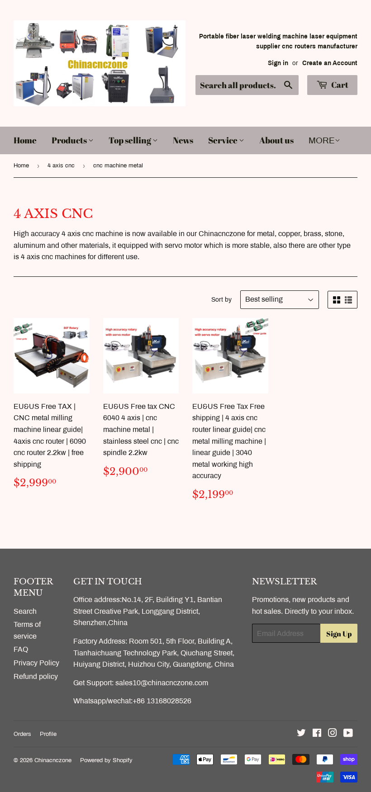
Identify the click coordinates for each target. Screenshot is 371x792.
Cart (339, 84)
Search (25, 611)
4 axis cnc (61, 165)
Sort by (221, 299)
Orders (22, 734)
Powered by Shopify (106, 760)
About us (276, 140)
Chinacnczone (52, 760)
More (322, 140)
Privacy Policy (36, 663)
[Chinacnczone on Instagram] (332, 734)
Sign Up (339, 634)
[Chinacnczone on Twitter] (301, 734)
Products (70, 140)
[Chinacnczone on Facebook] (317, 734)
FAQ (21, 649)
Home (25, 140)
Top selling (130, 140)
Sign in (278, 63)
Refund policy (36, 676)
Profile (48, 734)
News (183, 140)
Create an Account (329, 63)
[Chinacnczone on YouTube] (348, 734)
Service (223, 140)
